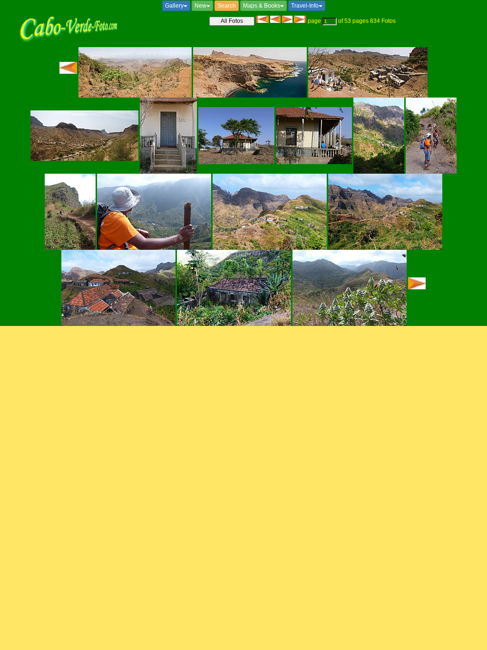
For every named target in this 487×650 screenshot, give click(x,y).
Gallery (174, 5)
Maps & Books (261, 5)
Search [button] (226, 5)
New (200, 5)
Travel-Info (305, 5)
